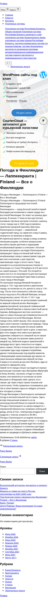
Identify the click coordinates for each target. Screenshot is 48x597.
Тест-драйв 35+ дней (24, 163)
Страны (14, 440)
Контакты (9, 20)
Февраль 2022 (12, 542)
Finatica (3, 3)
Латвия (8, 575)
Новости (9, 17)
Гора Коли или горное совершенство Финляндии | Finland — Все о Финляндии (23, 498)
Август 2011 (11, 557)
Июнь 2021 (10, 554)
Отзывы (23, 100)
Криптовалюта (12, 572)
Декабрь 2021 (11, 548)
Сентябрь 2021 (12, 551)
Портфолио (11, 100)
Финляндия (10, 587)
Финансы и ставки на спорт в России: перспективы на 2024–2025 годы (17, 493)
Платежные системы (26, 40)
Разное (8, 581)
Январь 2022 (11, 545)
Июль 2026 (10, 534)
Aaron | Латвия (7, 502)
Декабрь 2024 (11, 537)
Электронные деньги (20, 66)
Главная (9, 14)
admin (34, 437)
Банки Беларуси (12, 570)
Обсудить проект (24, 112)
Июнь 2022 (10, 540)
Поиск (3, 466)
